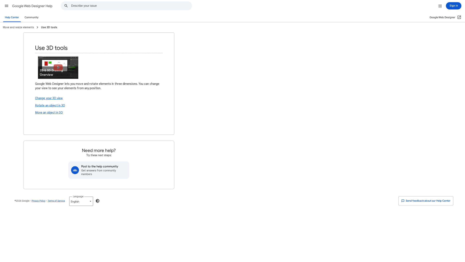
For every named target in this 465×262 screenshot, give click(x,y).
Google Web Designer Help (32, 6)
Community (32, 17)
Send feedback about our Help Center (427, 200)
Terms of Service (56, 200)
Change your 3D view (49, 98)
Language (78, 196)
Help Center (12, 17)
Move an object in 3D (49, 112)
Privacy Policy (38, 200)
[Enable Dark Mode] (97, 200)
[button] (6, 5)
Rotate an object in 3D (50, 105)
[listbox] (81, 201)
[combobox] (131, 6)
